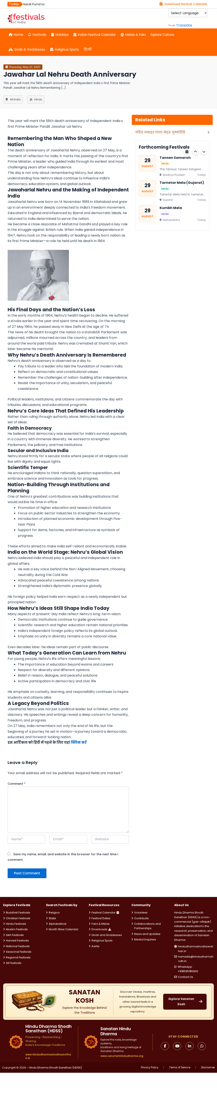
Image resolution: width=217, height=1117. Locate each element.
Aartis (95, 946)
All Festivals (13, 963)
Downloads (99, 929)
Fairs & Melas (101, 924)
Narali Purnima (34, 4)
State (52, 918)
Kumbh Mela (171, 207)
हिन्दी (88, 49)
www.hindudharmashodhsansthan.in (48, 1056)
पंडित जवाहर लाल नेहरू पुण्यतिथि (160, 132)
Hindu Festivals (16, 924)
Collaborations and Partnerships (147, 926)
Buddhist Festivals (18, 913)
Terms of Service (179, 1067)
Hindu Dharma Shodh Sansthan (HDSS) (55, 1068)
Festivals (39, 34)
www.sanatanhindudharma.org (121, 1056)
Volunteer (141, 913)
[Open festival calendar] (187, 151)
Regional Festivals (18, 957)
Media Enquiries (145, 939)
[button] (195, 151)
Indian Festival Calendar (97, 34)
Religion (54, 913)
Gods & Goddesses (29, 49)
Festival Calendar (103, 913)
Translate (184, 25)
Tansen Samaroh (175, 157)
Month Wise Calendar (63, 929)
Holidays (62, 34)
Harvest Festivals (17, 940)
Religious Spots (67, 49)
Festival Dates (101, 918)
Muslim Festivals (17, 929)
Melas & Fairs (135, 34)
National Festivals (18, 946)
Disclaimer (208, 1067)
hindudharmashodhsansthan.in (195, 948)
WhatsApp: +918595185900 (188, 969)
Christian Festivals (18, 918)
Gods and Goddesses (107, 935)
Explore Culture (162, 34)
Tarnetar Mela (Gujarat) (182, 182)
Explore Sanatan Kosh (181, 1001)
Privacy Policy (149, 1067)
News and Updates (147, 934)
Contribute (141, 918)
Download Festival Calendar (186, 4)
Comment (16, 784)
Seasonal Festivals (18, 952)
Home (18, 34)
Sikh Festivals (15, 935)
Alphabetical (57, 924)
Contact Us (185, 977)
